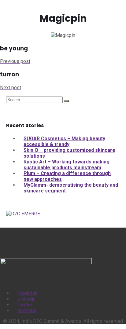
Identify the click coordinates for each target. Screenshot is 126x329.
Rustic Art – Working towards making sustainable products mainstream (66, 164)
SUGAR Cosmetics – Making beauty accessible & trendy (64, 141)
